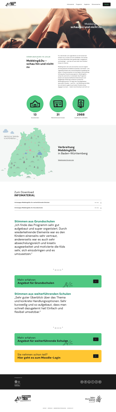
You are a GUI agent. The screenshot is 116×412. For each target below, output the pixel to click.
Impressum (50, 408)
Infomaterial (70, 4)
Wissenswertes (96, 4)
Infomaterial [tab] (24, 194)
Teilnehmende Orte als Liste (66, 160)
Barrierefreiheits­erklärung (60, 408)
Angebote (87, 4)
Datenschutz (70, 408)
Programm (79, 4)
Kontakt (45, 408)
